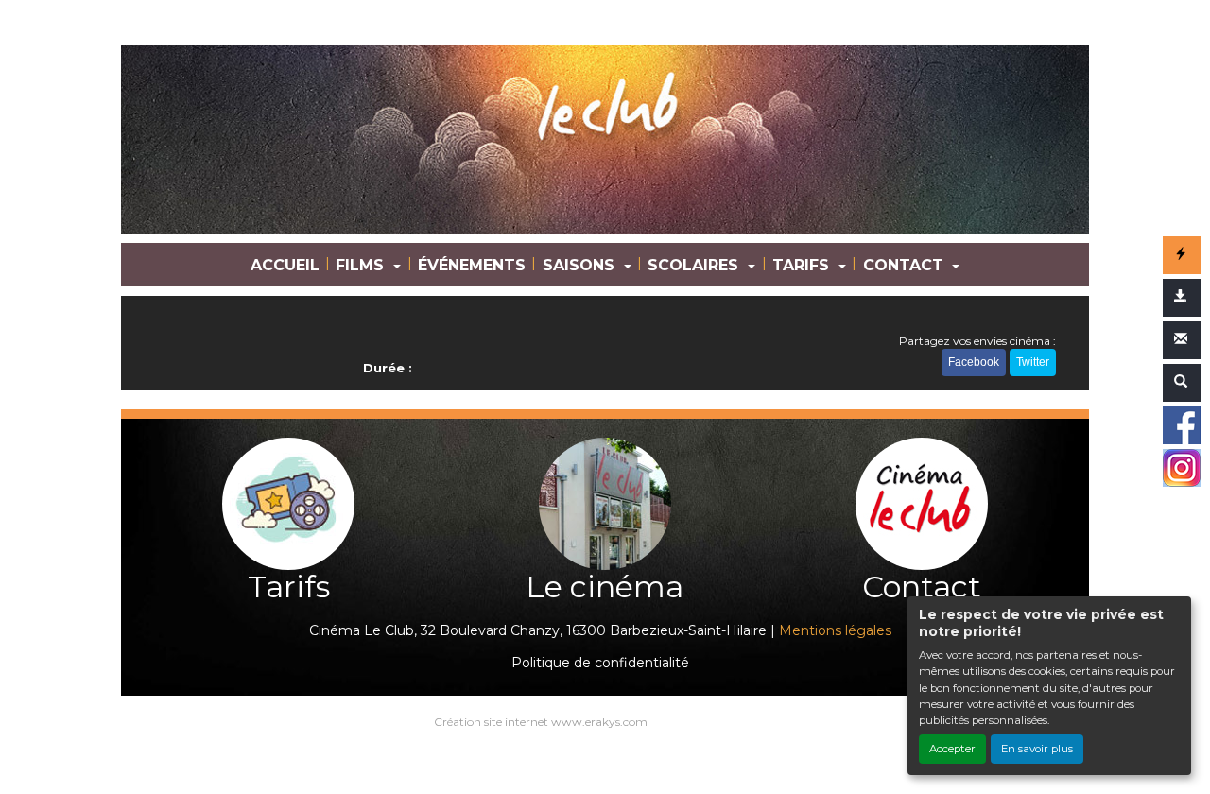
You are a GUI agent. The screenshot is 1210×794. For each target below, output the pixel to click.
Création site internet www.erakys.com (541, 722)
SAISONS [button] (581, 265)
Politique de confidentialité (600, 662)
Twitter (1032, 362)
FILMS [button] (362, 265)
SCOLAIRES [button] (695, 265)
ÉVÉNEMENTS (472, 265)
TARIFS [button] (803, 265)
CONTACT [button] (905, 265)
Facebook (973, 362)
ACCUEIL (285, 265)
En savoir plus (1037, 748)
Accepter (952, 748)
